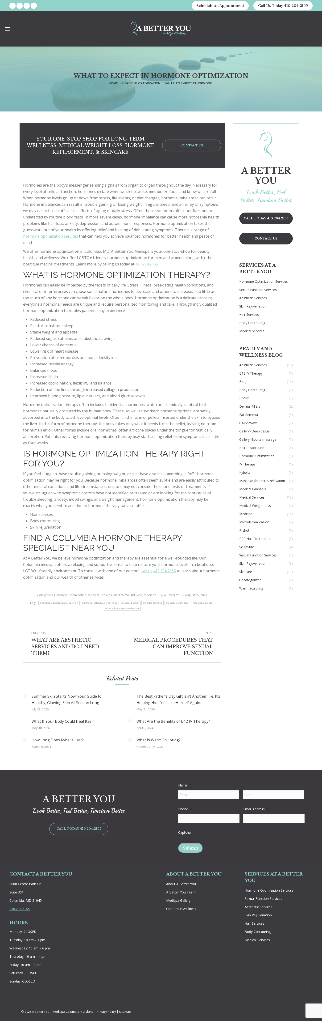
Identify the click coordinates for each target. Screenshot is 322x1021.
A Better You (41, 1011)
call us (146, 570)
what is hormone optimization (122, 608)
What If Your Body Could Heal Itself (63, 721)
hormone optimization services (50, 236)
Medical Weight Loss (127, 595)
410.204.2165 (146, 264)
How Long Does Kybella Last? (58, 740)
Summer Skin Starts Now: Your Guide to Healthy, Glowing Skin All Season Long (67, 699)
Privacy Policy (107, 1011)
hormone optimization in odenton (59, 603)
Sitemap (125, 1011)
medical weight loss (177, 603)
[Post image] (25, 696)
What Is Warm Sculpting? (158, 740)
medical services (152, 603)
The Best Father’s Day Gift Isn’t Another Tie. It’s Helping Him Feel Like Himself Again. (178, 699)
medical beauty (130, 603)
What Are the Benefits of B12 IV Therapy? (173, 721)
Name (184, 785)
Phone (185, 809)
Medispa (150, 595)
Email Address (255, 809)
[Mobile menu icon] (7, 29)
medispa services (203, 603)
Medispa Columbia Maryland (73, 1011)
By (171, 595)
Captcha (184, 832)
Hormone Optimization (70, 595)
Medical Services (100, 595)
